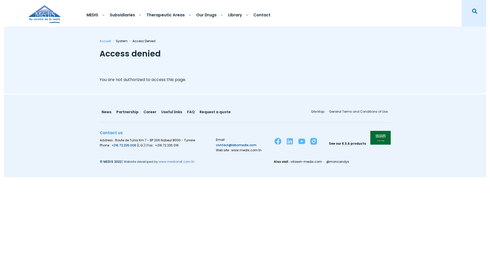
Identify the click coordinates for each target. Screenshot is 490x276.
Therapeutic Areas (165, 15)
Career (149, 112)
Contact (262, 15)
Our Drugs (206, 15)
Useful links (171, 112)
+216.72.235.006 (124, 145)
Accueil (105, 41)
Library (235, 15)
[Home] (44, 11)
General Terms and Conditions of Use (358, 112)
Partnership (127, 112)
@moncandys (337, 161)
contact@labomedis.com (236, 145)
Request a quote (215, 112)
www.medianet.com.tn (176, 161)
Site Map (317, 112)
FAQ (191, 112)
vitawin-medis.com (306, 161)
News (107, 112)
